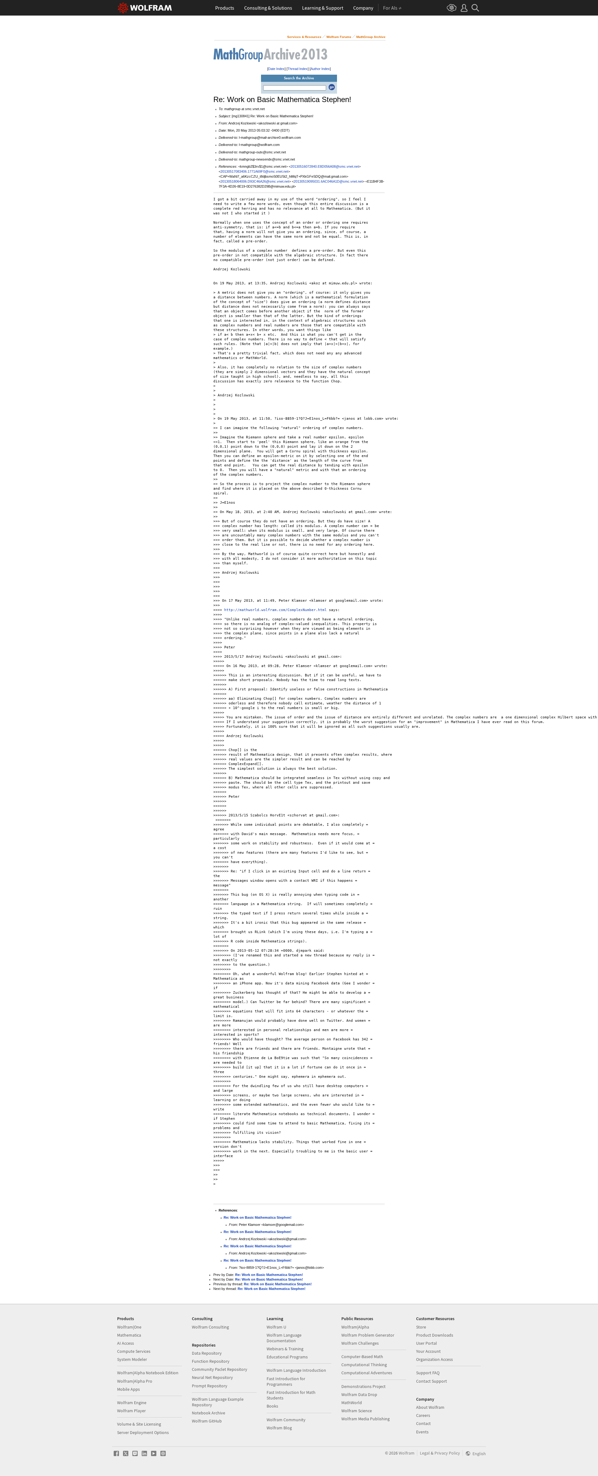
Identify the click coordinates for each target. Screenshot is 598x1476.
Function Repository (211, 1361)
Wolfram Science (356, 1410)
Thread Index (297, 69)
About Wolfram (430, 1407)
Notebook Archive (208, 1413)
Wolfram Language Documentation (284, 1337)
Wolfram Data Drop (359, 1394)
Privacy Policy (447, 1453)
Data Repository (207, 1353)
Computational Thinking (364, 1364)
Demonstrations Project (363, 1386)
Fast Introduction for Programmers (286, 1381)
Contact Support (431, 1381)
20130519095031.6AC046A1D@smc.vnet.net (328, 181)
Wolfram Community (286, 1419)
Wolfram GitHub (207, 1421)
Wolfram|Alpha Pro (134, 1381)
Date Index (276, 69)
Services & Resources (304, 37)
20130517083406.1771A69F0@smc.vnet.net (254, 171)
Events (422, 1432)
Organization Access (434, 1359)
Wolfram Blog (279, 1428)
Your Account (428, 1351)
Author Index (320, 69)
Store (421, 1327)
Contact (423, 1423)
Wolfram (407, 1453)
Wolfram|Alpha (355, 1327)
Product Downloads (434, 1335)
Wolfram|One (129, 1327)
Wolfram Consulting (210, 1327)
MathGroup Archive (371, 37)
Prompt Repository (209, 1386)
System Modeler (132, 1359)
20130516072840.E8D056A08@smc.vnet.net (325, 166)
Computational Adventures (366, 1373)
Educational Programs (287, 1357)
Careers (423, 1415)
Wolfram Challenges (360, 1343)
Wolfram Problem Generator (367, 1335)
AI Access (125, 1343)
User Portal (426, 1343)
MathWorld (351, 1402)
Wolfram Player (131, 1410)
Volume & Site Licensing (139, 1424)
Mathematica (129, 1335)
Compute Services (133, 1351)
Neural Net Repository (212, 1377)
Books (272, 1406)
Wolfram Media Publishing (365, 1419)
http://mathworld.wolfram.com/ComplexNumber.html (275, 610)
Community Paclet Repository (219, 1369)
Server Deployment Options (143, 1432)
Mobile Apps (128, 1389)
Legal (425, 1453)
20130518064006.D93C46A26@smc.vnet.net (255, 181)
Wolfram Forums (338, 37)
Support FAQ (427, 1373)
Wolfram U (276, 1327)
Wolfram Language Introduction (296, 1370)
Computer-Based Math (362, 1356)
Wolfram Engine (131, 1402)
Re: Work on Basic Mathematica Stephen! (258, 1217)
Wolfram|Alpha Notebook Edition (147, 1373)
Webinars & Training (285, 1349)
